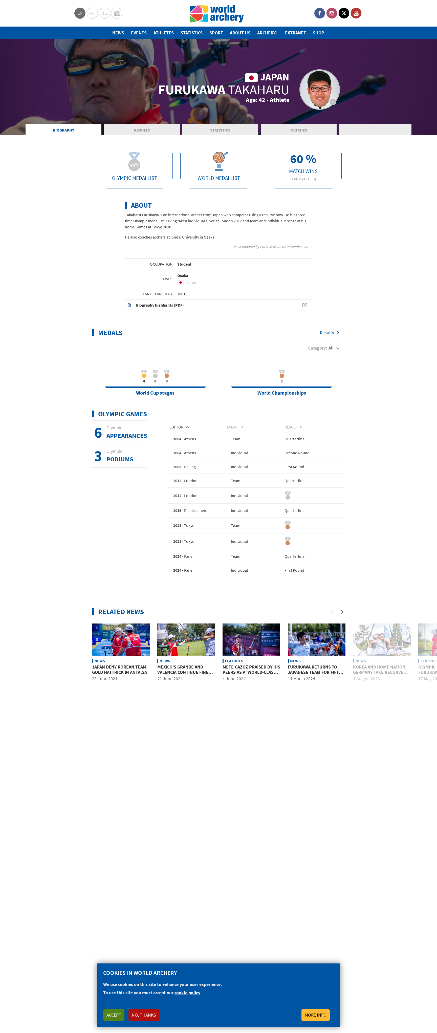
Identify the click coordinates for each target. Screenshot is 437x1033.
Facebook (319, 13)
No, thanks (144, 1015)
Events (139, 33)
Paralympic (104, 13)
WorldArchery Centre (116, 13)
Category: (317, 348)
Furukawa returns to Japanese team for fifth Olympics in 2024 (315, 672)
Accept (113, 1015)
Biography (63, 130)
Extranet (295, 33)
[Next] (342, 612)
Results (142, 130)
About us (240, 33)
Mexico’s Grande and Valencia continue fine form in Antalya (182, 672)
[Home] (217, 13)
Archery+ (267, 33)
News (118, 33)
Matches (298, 130)
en (80, 13)
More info (315, 1015)
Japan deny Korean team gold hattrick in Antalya (119, 669)
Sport (216, 33)
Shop (318, 33)
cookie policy (187, 993)
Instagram (331, 13)
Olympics (92, 13)
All (331, 348)
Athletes (164, 33)
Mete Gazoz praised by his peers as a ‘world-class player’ (251, 672)
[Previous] (332, 612)
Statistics (192, 33)
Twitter (343, 13)
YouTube (356, 13)
